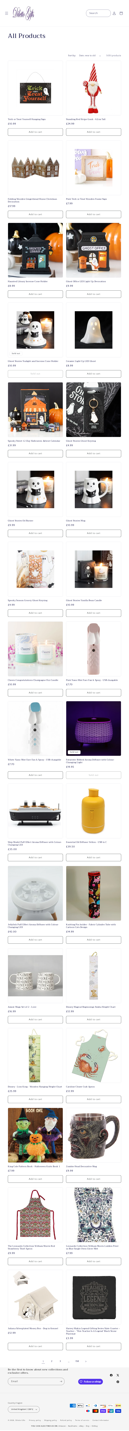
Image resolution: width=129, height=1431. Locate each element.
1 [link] (43, 1361)
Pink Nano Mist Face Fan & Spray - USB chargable (92, 680)
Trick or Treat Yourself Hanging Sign (27, 119)
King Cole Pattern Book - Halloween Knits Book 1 (34, 1166)
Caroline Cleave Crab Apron (80, 1087)
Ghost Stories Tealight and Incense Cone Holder (33, 361)
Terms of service (82, 1420)
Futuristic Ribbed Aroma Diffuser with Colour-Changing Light (90, 761)
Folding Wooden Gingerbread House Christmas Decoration (32, 200)
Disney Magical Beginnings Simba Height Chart (90, 1007)
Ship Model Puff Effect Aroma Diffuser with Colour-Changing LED (35, 843)
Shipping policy (50, 1420)
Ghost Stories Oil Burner (20, 521)
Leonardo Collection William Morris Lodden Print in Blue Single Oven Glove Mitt (92, 1247)
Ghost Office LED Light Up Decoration (86, 281)
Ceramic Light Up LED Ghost (81, 361)
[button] (6, 13)
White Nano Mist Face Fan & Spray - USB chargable (34, 760)
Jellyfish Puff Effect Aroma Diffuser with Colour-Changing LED (33, 926)
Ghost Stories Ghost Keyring (81, 441)
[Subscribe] (60, 1381)
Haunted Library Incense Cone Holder (28, 281)
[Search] (107, 13)
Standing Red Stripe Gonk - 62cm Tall (86, 119)
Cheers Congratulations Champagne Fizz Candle (33, 680)
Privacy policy (35, 1420)
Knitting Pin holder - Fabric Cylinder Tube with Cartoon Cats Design (91, 926)
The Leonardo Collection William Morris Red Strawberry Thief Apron (31, 1247)
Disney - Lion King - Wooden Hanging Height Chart (35, 1087)
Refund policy (66, 1420)
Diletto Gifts (20, 1420)
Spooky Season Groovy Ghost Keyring (27, 600)
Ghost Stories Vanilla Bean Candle (84, 600)
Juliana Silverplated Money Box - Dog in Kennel (33, 1328)
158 (77, 1361)
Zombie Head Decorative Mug (81, 1166)
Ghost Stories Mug (75, 521)
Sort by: (72, 55)
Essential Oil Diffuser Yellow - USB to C (86, 842)
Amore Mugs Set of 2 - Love (22, 1007)
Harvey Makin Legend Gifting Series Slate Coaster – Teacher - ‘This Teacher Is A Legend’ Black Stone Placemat (93, 1331)
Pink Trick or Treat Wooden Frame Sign (86, 199)
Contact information (101, 1420)
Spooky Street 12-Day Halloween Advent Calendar (34, 441)
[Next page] (85, 1361)
